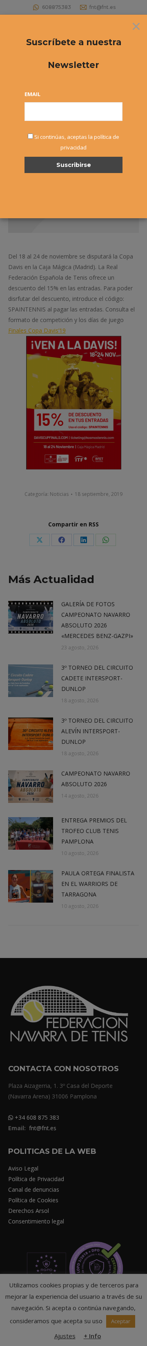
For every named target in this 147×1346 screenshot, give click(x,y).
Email (32, 94)
